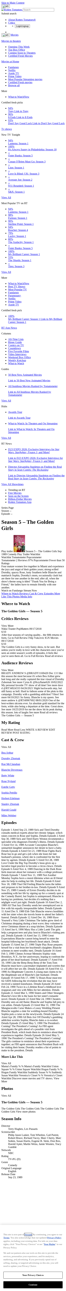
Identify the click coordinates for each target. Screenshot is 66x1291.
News (14, 327)
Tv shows (6, 129)
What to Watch (18, 96)
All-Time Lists (16, 339)
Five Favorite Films (18, 351)
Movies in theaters (11, 41)
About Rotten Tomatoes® (22, 19)
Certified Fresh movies (20, 82)
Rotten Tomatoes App (19, 502)
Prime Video (14, 76)
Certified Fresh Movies (20, 55)
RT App (6, 327)
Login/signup (22, 26)
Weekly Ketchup (17, 360)
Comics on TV (16, 345)
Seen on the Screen (18, 496)
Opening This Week (19, 46)
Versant (28, 1234)
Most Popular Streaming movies (25, 79)
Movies (14, 34)
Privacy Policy (54, 1237)
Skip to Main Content (12, 2)
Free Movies (14, 493)
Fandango (13, 67)
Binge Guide (15, 342)
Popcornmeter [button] (41, 560)
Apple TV (13, 73)
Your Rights (49, 1244)
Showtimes (18, 484)
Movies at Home (10, 61)
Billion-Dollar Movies (20, 499)
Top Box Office (16, 49)
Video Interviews (17, 354)
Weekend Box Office (19, 357)
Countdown (14, 348)
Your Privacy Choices (33, 1275)
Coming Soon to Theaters (22, 52)
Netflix (12, 70)
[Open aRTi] (5, 6)
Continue (33, 1284)
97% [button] (30, 560)
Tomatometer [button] (8, 560)
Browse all (14, 85)
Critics (11, 22)
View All (6, 197)
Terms (6, 1237)
